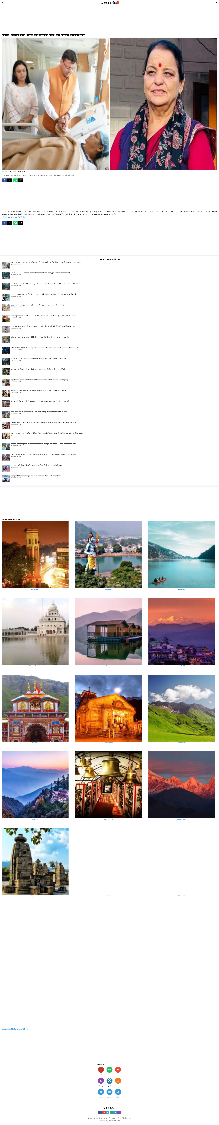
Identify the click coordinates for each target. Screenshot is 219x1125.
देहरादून (6, 171)
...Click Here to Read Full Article (14, 217)
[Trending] (101, 1070)
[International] (109, 1092)
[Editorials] (118, 1081)
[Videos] (118, 1070)
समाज (3, 171)
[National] (101, 1092)
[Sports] (109, 1081)
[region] (109, 19)
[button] (4, 180)
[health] (118, 1092)
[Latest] (109, 1070)
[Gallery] (101, 1081)
